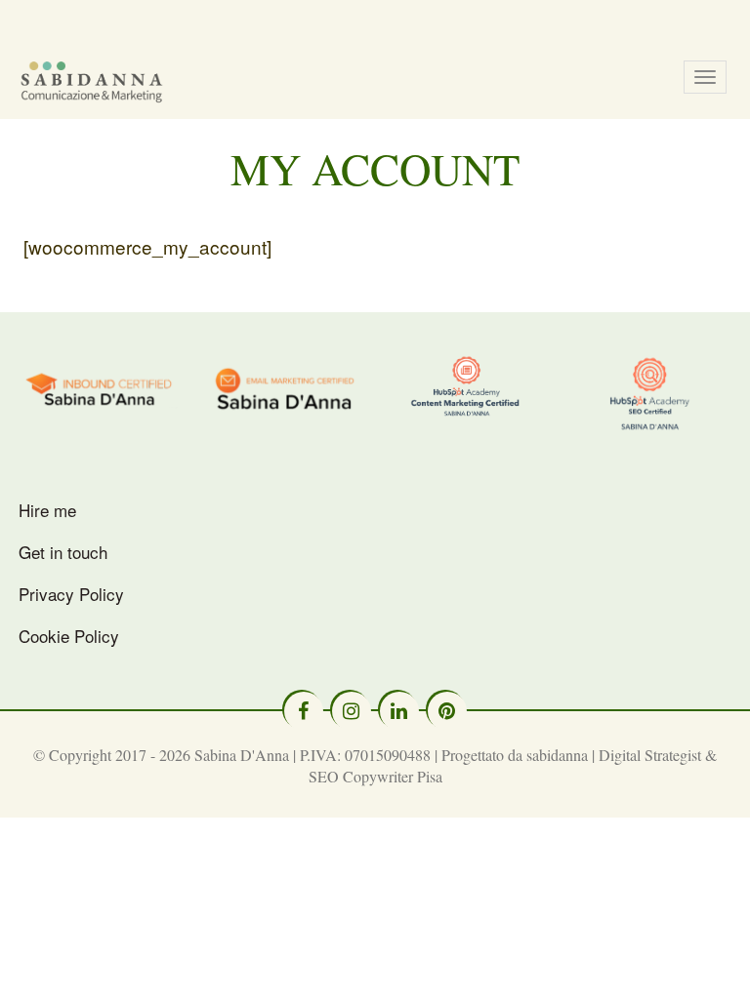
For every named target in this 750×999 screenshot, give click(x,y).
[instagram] (351, 711)
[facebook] (303, 711)
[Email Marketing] (284, 386)
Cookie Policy (69, 635)
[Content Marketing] (467, 385)
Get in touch (63, 551)
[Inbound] (100, 385)
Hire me (47, 510)
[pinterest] (447, 711)
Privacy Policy (71, 593)
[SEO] (650, 392)
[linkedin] (399, 711)
